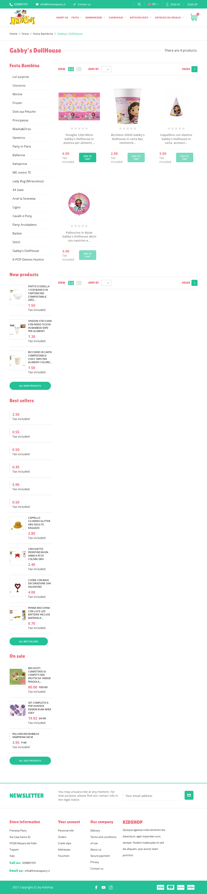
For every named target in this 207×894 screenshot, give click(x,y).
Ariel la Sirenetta (24, 198)
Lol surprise (21, 77)
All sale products (30, 760)
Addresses (64, 849)
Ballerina (19, 155)
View (61, 69)
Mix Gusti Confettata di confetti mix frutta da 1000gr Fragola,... (39, 674)
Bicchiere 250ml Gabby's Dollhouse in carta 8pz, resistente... (128, 139)
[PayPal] (180, 887)
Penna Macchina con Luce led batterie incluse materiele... (39, 613)
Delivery (95, 830)
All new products (30, 385)
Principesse (20, 120)
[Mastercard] (170, 887)
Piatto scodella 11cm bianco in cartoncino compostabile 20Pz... (39, 293)
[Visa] (160, 887)
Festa (75, 17)
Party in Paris (22, 146)
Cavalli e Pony (22, 216)
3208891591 (20, 4)
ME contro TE (22, 172)
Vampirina (20, 164)
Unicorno (19, 85)
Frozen (17, 103)
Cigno (16, 207)
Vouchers (63, 856)
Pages (186, 69)
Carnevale (116, 17)
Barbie (17, 233)
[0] (193, 18)
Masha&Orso (22, 129)
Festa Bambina (24, 65)
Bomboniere (94, 17)
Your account (69, 822)
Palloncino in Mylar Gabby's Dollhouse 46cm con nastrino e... (79, 236)
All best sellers (28, 641)
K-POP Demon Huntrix (28, 259)
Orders (62, 837)
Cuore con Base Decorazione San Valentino (39, 583)
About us (62, 17)
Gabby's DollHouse (26, 251)
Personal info (66, 830)
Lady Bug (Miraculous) (28, 181)
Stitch (16, 242)
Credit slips (64, 843)
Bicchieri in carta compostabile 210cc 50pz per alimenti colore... (40, 357)
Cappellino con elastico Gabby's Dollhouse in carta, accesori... (176, 139)
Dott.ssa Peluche (24, 111)
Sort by (93, 69)
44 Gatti (18, 190)
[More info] (132, 767)
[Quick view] (123, 767)
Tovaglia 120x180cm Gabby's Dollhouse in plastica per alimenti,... (79, 139)
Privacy (94, 862)
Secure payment (100, 856)
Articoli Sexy (139, 17)
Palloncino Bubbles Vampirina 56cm (25, 735)
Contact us (82, 4)
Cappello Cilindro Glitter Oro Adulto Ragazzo (39, 523)
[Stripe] (190, 887)
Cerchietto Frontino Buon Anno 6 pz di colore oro (38, 554)
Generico (19, 138)
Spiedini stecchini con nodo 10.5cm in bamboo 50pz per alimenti (40, 326)
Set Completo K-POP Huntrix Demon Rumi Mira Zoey (39, 708)
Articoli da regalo (168, 17)
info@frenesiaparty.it (50, 4)
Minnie (17, 94)
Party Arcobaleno (25, 225)
